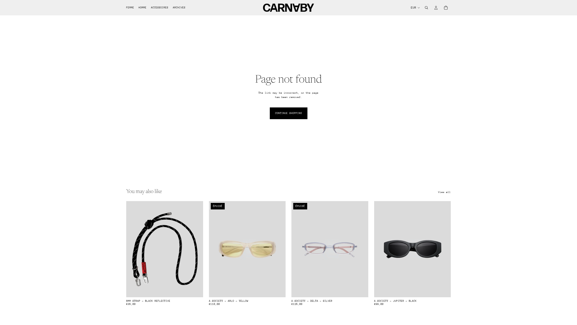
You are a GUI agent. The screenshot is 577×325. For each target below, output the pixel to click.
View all (444, 192)
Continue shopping (288, 113)
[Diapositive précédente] (215, 249)
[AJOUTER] (196, 290)
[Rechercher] (426, 8)
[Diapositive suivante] (279, 249)
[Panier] (446, 8)
